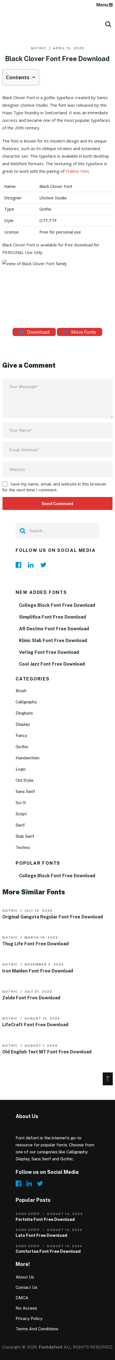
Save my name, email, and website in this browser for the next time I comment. (54, 487)
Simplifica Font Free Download (52, 617)
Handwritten (27, 757)
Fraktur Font (77, 171)
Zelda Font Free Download (31, 997)
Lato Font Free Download (41, 1235)
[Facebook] (20, 564)
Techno (23, 847)
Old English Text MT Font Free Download (47, 1052)
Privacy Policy (29, 1318)
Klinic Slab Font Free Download (53, 640)
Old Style (24, 780)
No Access (26, 1308)
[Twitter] (44, 564)
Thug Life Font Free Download (35, 943)
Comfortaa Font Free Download (48, 1251)
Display (23, 724)
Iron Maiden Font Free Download (37, 971)
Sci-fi (21, 802)
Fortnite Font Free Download (45, 1219)
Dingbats (24, 713)
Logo (21, 769)
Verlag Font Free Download (49, 652)
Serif (20, 825)
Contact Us (26, 1287)
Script (21, 813)
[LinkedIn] (32, 564)
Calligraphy (26, 701)
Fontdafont (51, 1347)
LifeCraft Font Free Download (35, 1024)
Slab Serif (25, 836)
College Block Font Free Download (57, 605)
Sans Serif (25, 791)
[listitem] (57, 248)
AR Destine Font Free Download (54, 628)
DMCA (22, 1297)
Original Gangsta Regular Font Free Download (52, 917)
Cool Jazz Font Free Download (52, 664)
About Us (25, 1277)
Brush (21, 690)
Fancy (21, 735)
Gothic (38, 48)
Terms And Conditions (37, 1328)
